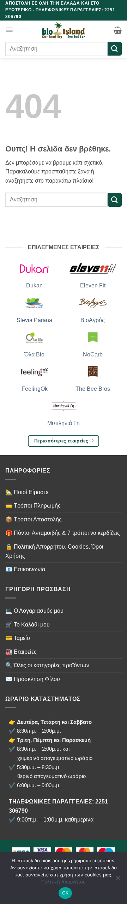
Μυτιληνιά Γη (63, 423)
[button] (9, 30)
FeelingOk (35, 389)
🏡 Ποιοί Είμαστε (26, 492)
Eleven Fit (92, 285)
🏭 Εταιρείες (21, 652)
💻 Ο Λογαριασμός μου (34, 611)
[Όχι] (117, 880)
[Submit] (115, 49)
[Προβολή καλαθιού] (118, 30)
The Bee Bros (92, 389)
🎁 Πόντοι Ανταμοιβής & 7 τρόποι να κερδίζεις (62, 533)
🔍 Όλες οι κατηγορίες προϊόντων (47, 665)
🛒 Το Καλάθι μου (27, 625)
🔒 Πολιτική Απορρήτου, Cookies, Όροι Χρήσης (54, 551)
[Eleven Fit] (92, 268)
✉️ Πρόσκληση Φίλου (32, 679)
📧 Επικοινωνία (25, 569)
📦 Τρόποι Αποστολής (33, 519)
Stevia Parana (34, 320)
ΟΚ (65, 893)
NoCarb (93, 354)
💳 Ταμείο (17, 638)
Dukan (34, 285)
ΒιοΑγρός (92, 320)
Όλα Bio (34, 354)
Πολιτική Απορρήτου (63, 882)
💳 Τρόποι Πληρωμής (33, 506)
